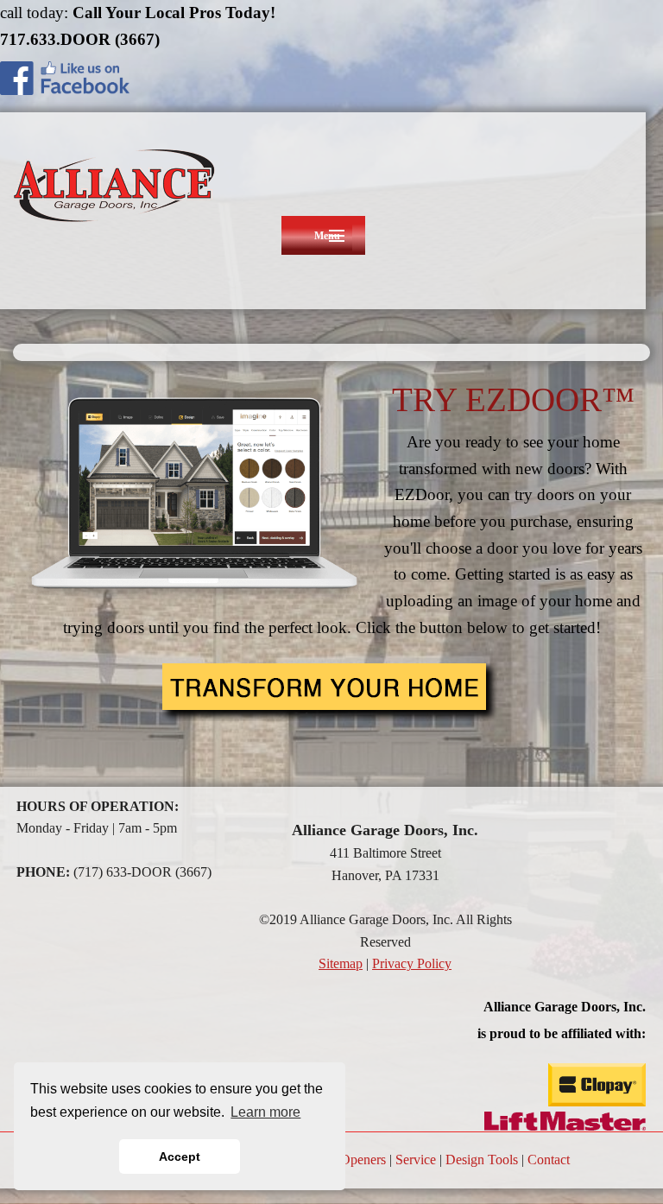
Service (415, 1159)
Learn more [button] (265, 1112)
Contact (548, 1159)
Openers (363, 1159)
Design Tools (481, 1159)
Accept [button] (179, 1156)
